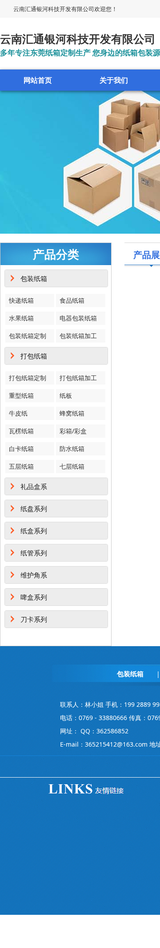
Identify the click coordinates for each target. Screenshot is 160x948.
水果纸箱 (21, 318)
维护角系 (33, 574)
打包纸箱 (33, 355)
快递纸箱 (21, 300)
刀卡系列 (33, 619)
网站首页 (38, 80)
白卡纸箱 (21, 448)
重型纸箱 (21, 395)
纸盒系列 (33, 530)
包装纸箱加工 (78, 335)
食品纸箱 (72, 300)
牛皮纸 (18, 413)
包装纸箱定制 (27, 335)
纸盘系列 (33, 508)
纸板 (66, 395)
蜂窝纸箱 (72, 413)
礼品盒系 (33, 486)
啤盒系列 (33, 597)
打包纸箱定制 (27, 378)
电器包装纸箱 (78, 318)
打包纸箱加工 (78, 378)
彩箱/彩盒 (73, 431)
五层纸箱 (21, 466)
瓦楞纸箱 (21, 431)
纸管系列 (33, 552)
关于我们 (114, 80)
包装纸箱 (33, 278)
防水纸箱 (72, 448)
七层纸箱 (72, 466)
